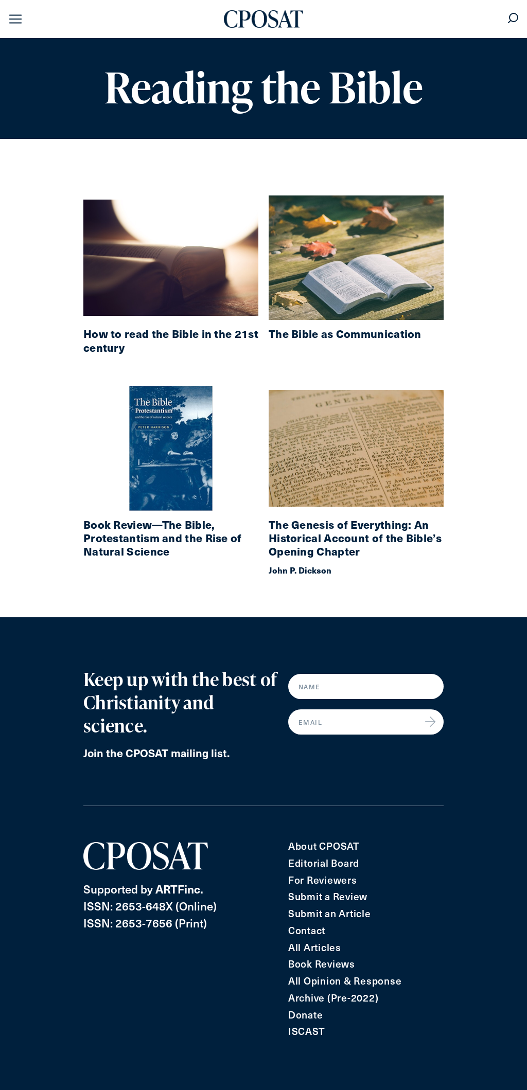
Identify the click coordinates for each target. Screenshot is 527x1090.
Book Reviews (321, 963)
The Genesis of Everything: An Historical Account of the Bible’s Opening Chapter (355, 538)
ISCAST (306, 1031)
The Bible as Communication (345, 334)
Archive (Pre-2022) (333, 997)
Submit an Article (329, 913)
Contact (306, 930)
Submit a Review (327, 896)
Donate (305, 1014)
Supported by (143, 888)
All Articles (314, 947)
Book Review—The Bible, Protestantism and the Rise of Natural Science (162, 538)
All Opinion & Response (345, 980)
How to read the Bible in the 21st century (170, 340)
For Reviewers (322, 879)
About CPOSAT (324, 845)
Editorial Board (323, 862)
